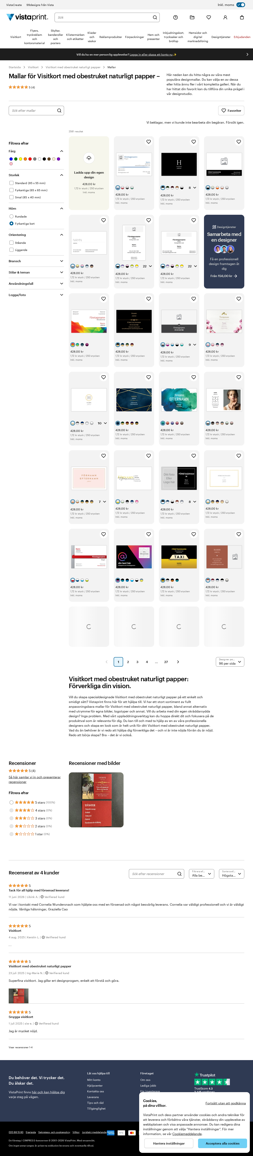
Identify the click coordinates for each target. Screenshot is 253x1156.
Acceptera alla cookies (223, 1143)
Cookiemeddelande (187, 1134)
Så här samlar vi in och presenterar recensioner (35, 779)
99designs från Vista (40, 5)
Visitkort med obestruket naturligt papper (73, 67)
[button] (18, 996)
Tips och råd (95, 1102)
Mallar (112, 67)
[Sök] (155, 17)
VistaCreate (14, 5)
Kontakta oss (95, 1091)
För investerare (150, 1091)
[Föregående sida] (106, 662)
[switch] (231, 4)
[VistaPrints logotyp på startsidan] (27, 17)
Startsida (15, 67)
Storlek (14, 175)
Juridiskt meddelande (94, 1132)
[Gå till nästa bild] (247, 54)
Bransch (15, 261)
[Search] (179, 874)
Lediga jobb (148, 1085)
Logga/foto (17, 295)
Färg (12, 151)
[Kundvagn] (242, 17)
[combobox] (104, 17)
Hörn (12, 208)
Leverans (93, 1097)
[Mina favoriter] (208, 17)
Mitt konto (93, 1079)
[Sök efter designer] (59, 110)
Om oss (145, 1079)
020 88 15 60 (16, 1132)
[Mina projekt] (192, 17)
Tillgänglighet (96, 1108)
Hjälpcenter (95, 1085)
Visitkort (33, 67)
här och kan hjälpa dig (48, 1092)
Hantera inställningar (169, 1143)
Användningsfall (21, 283)
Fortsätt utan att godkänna (226, 1103)
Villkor (76, 1132)
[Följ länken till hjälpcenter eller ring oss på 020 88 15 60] (175, 17)
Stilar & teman (19, 272)
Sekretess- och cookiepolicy (54, 1132)
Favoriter (234, 110)
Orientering (17, 234)
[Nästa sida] (178, 662)
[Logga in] (225, 17)
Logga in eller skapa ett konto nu (151, 54)
